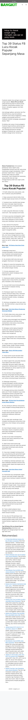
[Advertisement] (14, 18)
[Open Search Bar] (22, 5)
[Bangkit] (9, 5)
